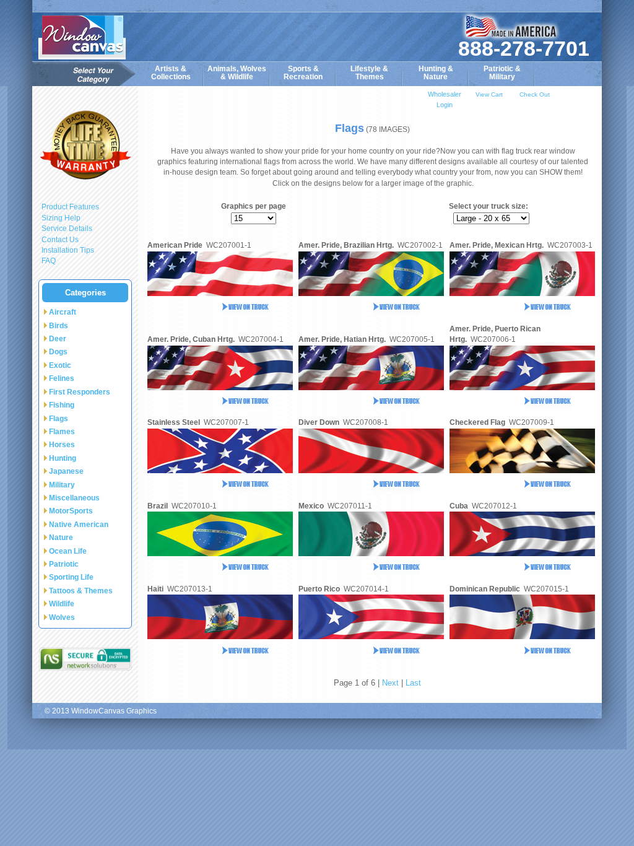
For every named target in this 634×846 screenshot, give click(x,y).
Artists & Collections (171, 72)
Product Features (70, 207)
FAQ (48, 260)
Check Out (534, 94)
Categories (85, 292)
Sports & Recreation (303, 72)
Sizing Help (60, 218)
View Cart (489, 94)
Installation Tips (67, 250)
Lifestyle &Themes (369, 72)
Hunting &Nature (436, 72)
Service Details (66, 228)
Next (390, 682)
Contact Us (60, 239)
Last (413, 682)
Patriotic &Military (502, 72)
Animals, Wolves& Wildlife (236, 72)
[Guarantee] (85, 144)
